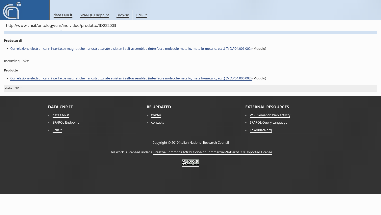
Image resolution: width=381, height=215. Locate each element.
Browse (122, 15)
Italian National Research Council (204, 142)
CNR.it (141, 15)
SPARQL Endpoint (94, 15)
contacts (157, 122)
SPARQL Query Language (268, 122)
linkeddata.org (261, 130)
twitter (156, 115)
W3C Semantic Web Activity (270, 115)
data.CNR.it (63, 15)
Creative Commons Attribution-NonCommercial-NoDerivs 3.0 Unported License (212, 152)
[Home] (24, 10)
